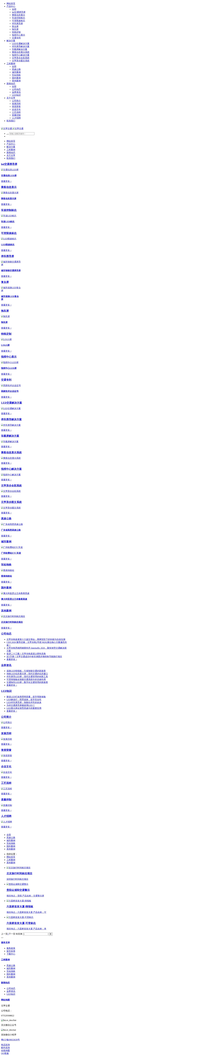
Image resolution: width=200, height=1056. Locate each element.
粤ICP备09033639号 (10, 1040)
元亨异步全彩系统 (11, 485)
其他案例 (6, 610)
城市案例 (6, 541)
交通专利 (6, 379)
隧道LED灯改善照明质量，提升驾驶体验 (26, 697)
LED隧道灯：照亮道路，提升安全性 (24, 699)
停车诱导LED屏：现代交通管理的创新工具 (27, 676)
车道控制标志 (9, 210)
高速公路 (6, 518)
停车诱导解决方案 (11, 419)
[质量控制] (6, 805)
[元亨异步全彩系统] (11, 491)
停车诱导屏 (7, 256)
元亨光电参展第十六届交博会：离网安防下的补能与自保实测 (36, 639)
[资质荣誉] (6, 755)
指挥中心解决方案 (11, 469)
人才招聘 (6, 816)
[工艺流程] (6, 789)
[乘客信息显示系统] (11, 458)
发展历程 (6, 733)
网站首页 (11, 3)
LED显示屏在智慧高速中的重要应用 (24, 708)
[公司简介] (6, 722)
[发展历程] (6, 739)
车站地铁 (6, 564)
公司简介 (6, 716)
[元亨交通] (12, 128)
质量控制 (6, 799)
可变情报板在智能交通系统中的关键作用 (26, 679)
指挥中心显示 (9, 356)
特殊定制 (6, 333)
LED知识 (6, 691)
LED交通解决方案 (11, 402)
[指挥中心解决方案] (11, 475)
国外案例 (6, 587)
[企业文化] (6, 772)
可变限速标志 (9, 233)
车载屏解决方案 (10, 435)
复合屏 (5, 282)
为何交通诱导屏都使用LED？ (21, 705)
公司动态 (6, 633)
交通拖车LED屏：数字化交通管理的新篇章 (27, 682)
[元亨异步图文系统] (11, 508)
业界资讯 (6, 665)
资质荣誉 (6, 750)
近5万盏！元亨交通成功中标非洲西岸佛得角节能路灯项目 (34, 656)
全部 (14, 9)
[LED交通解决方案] (11, 408)
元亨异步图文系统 (11, 502)
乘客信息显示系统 (11, 452)
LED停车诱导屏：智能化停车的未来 (24, 702)
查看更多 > (6, 181)
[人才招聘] (6, 822)
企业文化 (6, 766)
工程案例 (11, 860)
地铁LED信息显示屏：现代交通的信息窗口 (27, 674)
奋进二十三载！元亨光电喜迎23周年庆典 (26, 654)
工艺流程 (6, 783)
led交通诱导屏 (9, 164)
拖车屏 (5, 310)
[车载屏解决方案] (10, 441)
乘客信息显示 (9, 187)
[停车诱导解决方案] (11, 425)
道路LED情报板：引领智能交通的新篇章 (26, 671)
